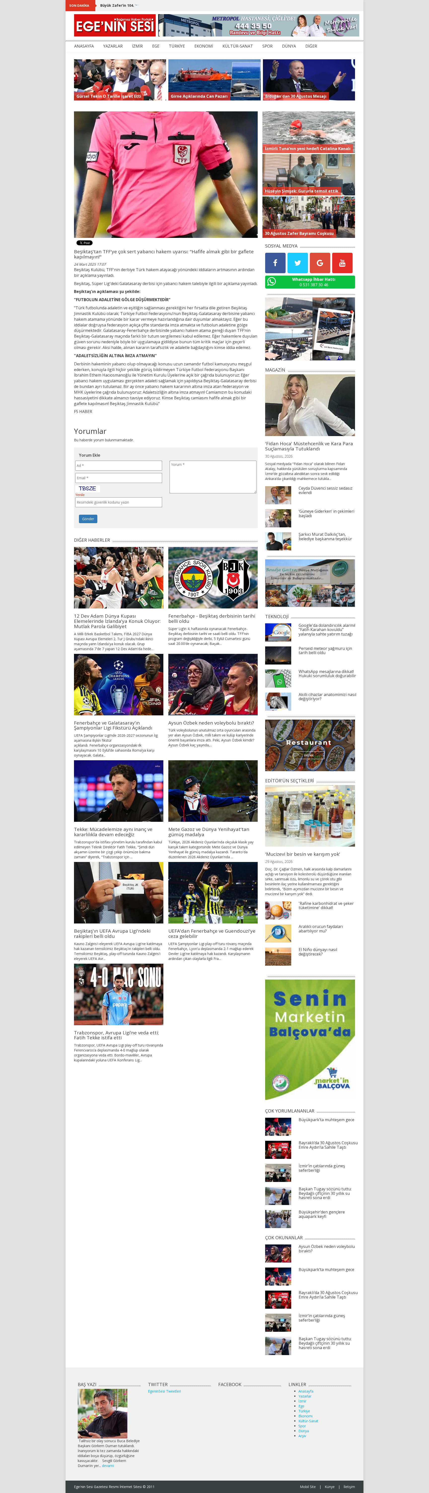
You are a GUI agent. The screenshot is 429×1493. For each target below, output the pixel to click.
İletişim (349, 1486)
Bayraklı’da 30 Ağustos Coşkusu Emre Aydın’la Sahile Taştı (328, 1145)
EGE (155, 46)
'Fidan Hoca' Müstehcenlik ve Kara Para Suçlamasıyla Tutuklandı (309, 446)
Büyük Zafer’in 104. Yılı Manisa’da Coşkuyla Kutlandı (146, 5)
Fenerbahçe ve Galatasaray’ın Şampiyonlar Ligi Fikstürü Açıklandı (113, 725)
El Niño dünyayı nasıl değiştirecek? (318, 952)
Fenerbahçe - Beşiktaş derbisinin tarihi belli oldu (211, 618)
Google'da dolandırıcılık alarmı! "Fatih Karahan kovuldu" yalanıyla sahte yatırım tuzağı (327, 630)
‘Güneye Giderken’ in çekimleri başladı (326, 513)
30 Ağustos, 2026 (278, 456)
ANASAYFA (84, 46)
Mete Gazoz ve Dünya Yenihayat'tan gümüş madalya (208, 832)
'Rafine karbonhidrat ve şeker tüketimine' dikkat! (326, 906)
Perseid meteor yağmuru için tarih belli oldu (325, 651)
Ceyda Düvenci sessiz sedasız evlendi (326, 490)
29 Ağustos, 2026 (278, 861)
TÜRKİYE (177, 46)
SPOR (267, 46)
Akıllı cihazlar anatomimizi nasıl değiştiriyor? (327, 697)
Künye (330, 1486)
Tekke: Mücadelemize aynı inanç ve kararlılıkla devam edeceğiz (113, 832)
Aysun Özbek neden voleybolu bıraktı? (211, 723)
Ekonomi (305, 1416)
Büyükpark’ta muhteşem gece (326, 1119)
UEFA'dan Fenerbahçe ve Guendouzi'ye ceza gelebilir (211, 933)
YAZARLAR (113, 46)
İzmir (302, 1401)
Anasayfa (305, 1391)
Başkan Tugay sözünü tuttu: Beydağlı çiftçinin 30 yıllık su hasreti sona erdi (325, 1193)
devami (108, 1465)
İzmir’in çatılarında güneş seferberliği (322, 1168)
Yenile (80, 494)
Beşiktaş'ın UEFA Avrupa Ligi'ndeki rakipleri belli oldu (112, 933)
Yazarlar (304, 1396)
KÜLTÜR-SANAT (237, 46)
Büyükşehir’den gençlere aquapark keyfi (322, 1214)
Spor (302, 1426)
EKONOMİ (203, 46)
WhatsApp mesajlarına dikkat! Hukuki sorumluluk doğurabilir (327, 674)
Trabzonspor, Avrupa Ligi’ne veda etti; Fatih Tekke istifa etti (116, 1035)
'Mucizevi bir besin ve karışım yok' (302, 854)
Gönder (88, 518)
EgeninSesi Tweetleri (164, 1391)
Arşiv (302, 1435)
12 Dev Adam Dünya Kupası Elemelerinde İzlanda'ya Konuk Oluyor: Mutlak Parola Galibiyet (117, 621)
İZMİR (137, 46)
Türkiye (304, 1411)
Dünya (303, 1431)
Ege (301, 1406)
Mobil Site (308, 1486)
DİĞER (311, 46)
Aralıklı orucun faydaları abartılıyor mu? (321, 929)
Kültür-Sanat (308, 1421)
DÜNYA (289, 46)
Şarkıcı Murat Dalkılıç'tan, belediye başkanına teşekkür (325, 536)
